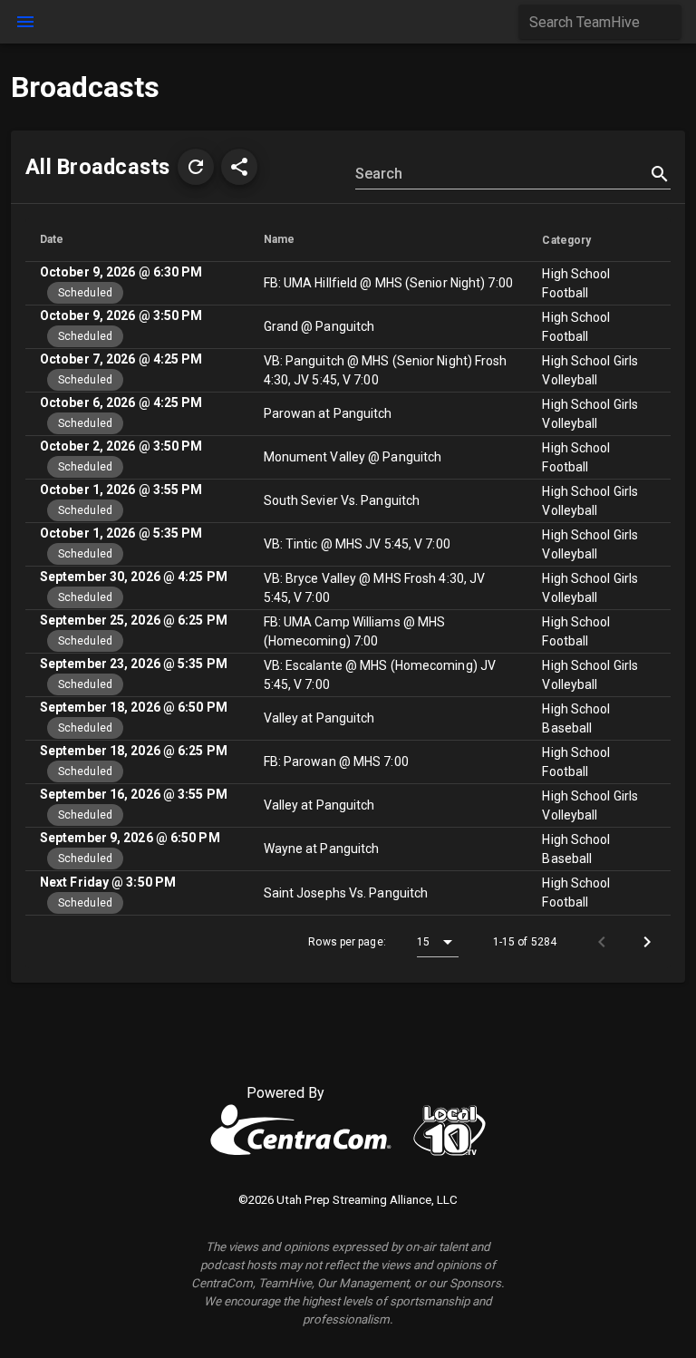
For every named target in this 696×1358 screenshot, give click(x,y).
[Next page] (647, 942)
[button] (196, 167)
